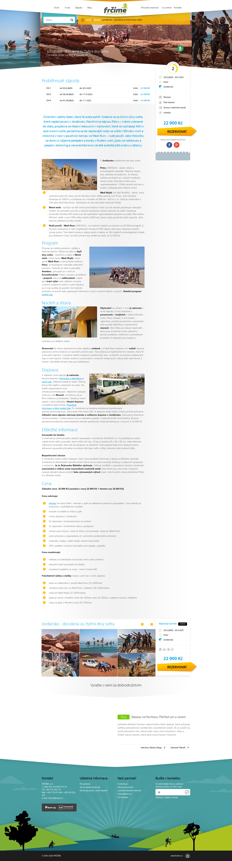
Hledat (49, 20)
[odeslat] (72, 20)
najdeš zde (47, 294)
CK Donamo (123, 797)
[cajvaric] (60, 676)
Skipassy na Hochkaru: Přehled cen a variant (158, 717)
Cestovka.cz (123, 784)
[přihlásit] (187, 792)
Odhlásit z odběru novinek (166, 797)
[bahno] (136, 652)
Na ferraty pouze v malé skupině (93, 790)
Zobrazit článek (177, 747)
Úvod (56, 8)
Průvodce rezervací (150, 8)
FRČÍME (116, 8)
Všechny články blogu (151, 747)
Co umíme (167, 8)
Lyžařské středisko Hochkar (129, 790)
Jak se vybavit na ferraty (90, 787)
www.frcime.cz (177, 856)
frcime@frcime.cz (55, 798)
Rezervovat (177, 132)
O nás (67, 8)
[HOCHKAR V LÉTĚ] (180, 48)
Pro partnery (85, 784)
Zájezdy (78, 8)
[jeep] (98, 676)
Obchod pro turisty (125, 787)
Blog (89, 8)
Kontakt (178, 8)
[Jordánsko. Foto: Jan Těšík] (98, 652)
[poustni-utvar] (60, 652)
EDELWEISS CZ (124, 794)
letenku (52, 503)
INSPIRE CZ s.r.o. (187, 856)
